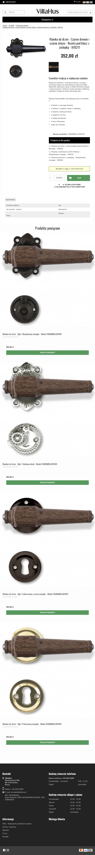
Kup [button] (79, 178)
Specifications (10, 200)
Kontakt (5, 837)
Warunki (5, 830)
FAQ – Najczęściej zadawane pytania (16, 824)
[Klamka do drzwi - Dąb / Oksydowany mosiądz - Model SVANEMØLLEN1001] (47, 279)
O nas (4, 833)
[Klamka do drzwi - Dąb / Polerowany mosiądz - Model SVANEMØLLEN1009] (47, 669)
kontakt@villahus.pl (18, 792)
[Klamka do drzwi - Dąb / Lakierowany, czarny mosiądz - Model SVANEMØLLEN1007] (47, 539)
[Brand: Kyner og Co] (55, 68)
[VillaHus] (47, 11)
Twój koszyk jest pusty (78, 12)
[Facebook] (4, 850)
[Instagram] (8, 850)
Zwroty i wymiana (9, 827)
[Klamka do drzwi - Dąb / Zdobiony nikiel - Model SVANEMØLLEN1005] (47, 409)
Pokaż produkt (47, 353)
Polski (78, 2)
